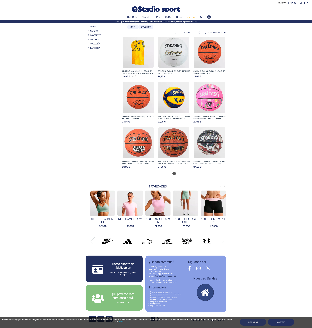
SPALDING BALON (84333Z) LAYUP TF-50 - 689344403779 (209, 72)
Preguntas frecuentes (158, 302)
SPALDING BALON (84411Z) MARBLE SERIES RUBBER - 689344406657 (209, 117)
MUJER (146, 16)
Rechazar (253, 322)
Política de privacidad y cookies (162, 300)
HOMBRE (132, 16)
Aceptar (281, 322)
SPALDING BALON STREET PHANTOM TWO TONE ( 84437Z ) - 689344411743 (174, 162)
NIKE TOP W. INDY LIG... (102, 220)
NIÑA (179, 16)
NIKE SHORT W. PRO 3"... (213, 220)
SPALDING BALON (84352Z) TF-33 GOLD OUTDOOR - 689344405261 (174, 117)
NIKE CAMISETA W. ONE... (130, 220)
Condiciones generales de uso (161, 292)
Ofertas (191, 16)
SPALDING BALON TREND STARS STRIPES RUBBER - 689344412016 (209, 162)
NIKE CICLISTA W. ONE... (186, 220)
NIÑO (157, 16)
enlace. (121, 321)
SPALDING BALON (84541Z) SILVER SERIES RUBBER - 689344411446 (138, 162)
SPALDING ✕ (146, 27)
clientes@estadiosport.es (165, 276)
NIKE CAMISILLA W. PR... (158, 220)
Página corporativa (157, 306)
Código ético (155, 304)
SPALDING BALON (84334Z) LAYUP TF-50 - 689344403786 (138, 117)
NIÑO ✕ (133, 27)
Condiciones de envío (158, 296)
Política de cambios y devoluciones (163, 298)
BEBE (168, 16)
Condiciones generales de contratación (165, 294)
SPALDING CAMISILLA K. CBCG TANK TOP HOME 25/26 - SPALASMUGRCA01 (138, 72)
